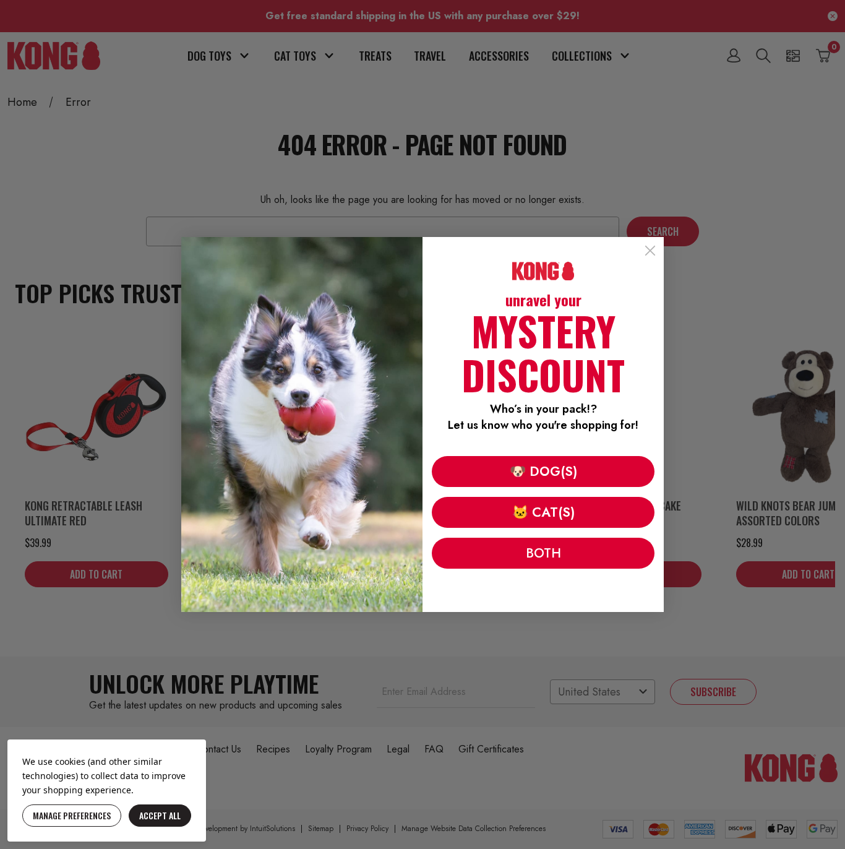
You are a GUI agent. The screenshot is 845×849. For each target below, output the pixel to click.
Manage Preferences (72, 815)
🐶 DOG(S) (543, 471)
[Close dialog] (650, 250)
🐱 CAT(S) (543, 512)
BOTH (543, 553)
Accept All (160, 815)
